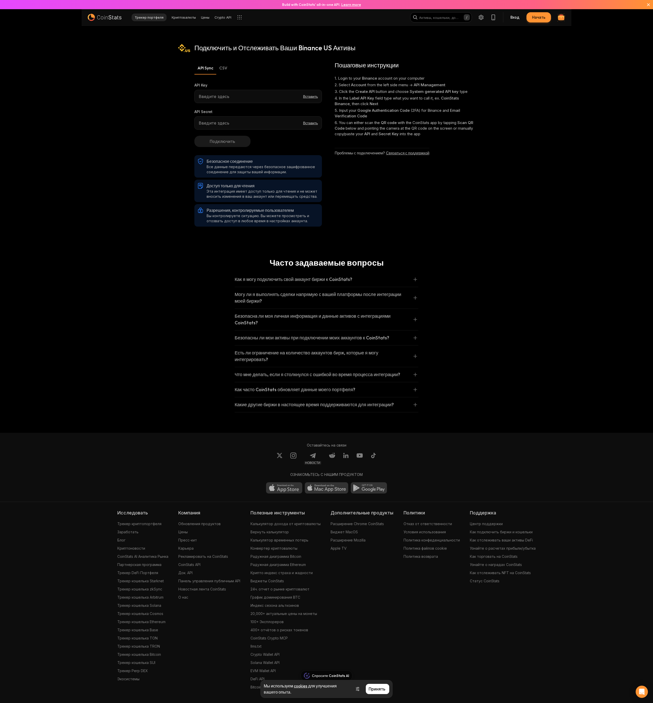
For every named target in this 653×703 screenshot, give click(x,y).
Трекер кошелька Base (137, 630)
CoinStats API (189, 564)
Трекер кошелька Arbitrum (140, 597)
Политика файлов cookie (425, 548)
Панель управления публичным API (209, 581)
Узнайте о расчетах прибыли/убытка (503, 548)
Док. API (185, 573)
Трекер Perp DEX (132, 671)
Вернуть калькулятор (269, 532)
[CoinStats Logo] (104, 17)
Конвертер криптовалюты (273, 548)
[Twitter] (280, 458)
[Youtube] (360, 458)
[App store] (284, 488)
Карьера (186, 548)
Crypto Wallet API (265, 654)
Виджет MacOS (344, 532)
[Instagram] (293, 458)
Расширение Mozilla (348, 540)
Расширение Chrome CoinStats (357, 524)
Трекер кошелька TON (137, 638)
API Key (200, 85)
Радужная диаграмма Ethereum (278, 564)
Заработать (128, 532)
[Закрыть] (645, 5)
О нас (183, 597)
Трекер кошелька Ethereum (141, 622)
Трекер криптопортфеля (139, 524)
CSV (223, 67)
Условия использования (425, 532)
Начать (538, 17)
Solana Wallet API (265, 662)
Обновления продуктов (199, 524)
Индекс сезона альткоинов (274, 605)
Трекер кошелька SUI (136, 662)
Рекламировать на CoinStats (203, 556)
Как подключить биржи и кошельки (501, 532)
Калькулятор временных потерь (279, 540)
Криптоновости (131, 548)
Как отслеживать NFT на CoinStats (500, 573)
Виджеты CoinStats (267, 581)
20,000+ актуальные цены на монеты (283, 613)
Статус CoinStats (484, 581)
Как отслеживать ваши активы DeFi (501, 540)
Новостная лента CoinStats (202, 589)
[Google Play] (369, 488)
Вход (514, 17)
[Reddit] (332, 458)
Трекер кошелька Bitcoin (139, 654)
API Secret (203, 111)
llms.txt (255, 646)
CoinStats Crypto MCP (269, 638)
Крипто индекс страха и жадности (281, 573)
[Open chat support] (642, 692)
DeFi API (257, 679)
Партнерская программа (139, 564)
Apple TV (339, 548)
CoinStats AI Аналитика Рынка (142, 556)
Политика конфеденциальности (432, 540)
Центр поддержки (486, 524)
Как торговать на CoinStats (494, 556)
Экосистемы (128, 679)
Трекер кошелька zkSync (139, 589)
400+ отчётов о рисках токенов (279, 630)
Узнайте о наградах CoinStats (496, 564)
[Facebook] (373, 458)
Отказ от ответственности (428, 524)
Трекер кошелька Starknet (140, 581)
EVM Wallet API (263, 671)
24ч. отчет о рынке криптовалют (279, 589)
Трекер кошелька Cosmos (140, 613)
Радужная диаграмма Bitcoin (275, 556)
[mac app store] (326, 488)
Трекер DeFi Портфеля (137, 573)
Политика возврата (421, 556)
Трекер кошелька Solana (139, 605)
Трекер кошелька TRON (138, 646)
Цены (183, 532)
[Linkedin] (346, 458)
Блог (121, 540)
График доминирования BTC (275, 597)
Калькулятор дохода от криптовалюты (285, 524)
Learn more (351, 4)
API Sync (205, 67)
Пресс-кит (187, 540)
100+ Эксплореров (267, 622)
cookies (300, 685)
